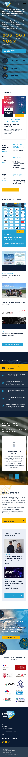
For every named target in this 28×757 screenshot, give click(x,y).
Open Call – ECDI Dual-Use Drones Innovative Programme (11, 276)
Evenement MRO (17, 151)
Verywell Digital (14, 754)
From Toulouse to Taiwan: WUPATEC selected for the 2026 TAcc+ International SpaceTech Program (13, 584)
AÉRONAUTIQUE (17, 60)
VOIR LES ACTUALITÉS (11, 344)
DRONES (14, 76)
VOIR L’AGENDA (9, 190)
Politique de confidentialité (8, 750)
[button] (17, 476)
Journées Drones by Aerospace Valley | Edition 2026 (19, 181)
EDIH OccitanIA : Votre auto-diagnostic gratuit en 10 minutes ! (12, 334)
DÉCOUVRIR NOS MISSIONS (9, 51)
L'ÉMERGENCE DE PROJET (14, 452)
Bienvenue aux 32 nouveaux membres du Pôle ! (13, 238)
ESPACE (13, 68)
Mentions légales (6, 752)
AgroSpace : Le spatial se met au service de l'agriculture (13, 303)
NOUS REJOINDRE (10, 637)
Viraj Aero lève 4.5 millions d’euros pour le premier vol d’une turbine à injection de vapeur (13, 560)
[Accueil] (6, 4)
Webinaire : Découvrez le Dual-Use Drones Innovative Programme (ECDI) (18, 165)
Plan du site (5, 749)
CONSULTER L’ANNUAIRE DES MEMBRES (12, 521)
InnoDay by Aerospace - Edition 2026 (12, 125)
